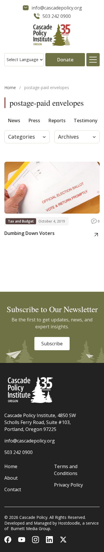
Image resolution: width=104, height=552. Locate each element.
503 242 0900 (18, 452)
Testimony (85, 120)
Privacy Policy (68, 485)
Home (10, 87)
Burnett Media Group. (31, 528)
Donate (65, 59)
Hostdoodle (69, 523)
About (11, 478)
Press (34, 120)
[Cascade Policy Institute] (52, 35)
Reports (57, 120)
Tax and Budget (21, 221)
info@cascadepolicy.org (29, 441)
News (14, 120)
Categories (21, 136)
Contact (12, 489)
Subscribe (52, 343)
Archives (68, 136)
